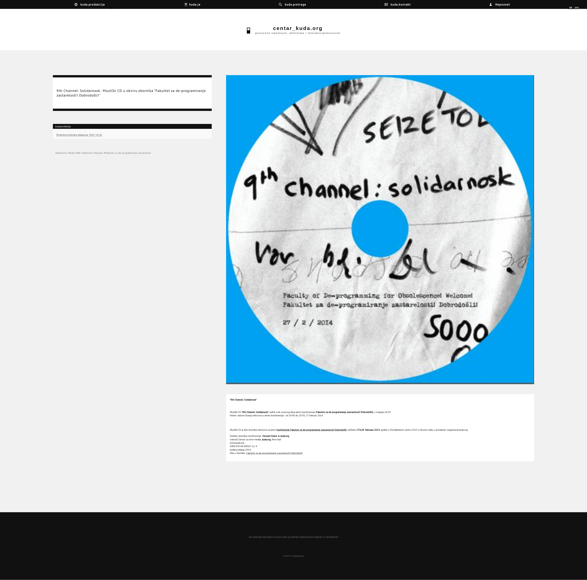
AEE (79, 153)
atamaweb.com (298, 556)
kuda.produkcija (63, 126)
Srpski (570, 7)
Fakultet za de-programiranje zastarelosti (128, 153)
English (576, 7)
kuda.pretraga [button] (295, 4)
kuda (72, 153)
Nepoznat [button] (502, 4)
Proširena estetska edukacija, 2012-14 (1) (79, 134)
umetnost (62, 153)
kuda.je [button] (195, 4)
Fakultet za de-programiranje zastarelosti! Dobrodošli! (274, 453)
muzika (99, 153)
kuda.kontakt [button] (401, 4)
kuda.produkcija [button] (93, 4)
